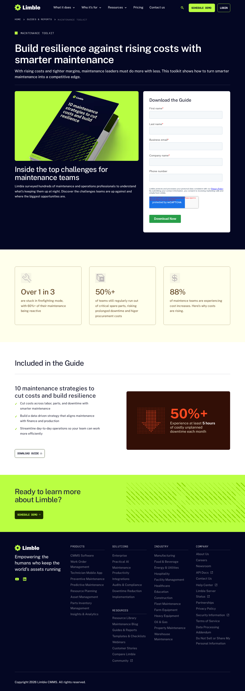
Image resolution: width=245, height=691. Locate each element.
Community (120, 660)
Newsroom (203, 566)
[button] (64, 7)
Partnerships (205, 602)
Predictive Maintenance (87, 585)
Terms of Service (208, 621)
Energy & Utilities (166, 567)
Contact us (157, 7)
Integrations (120, 579)
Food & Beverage (166, 561)
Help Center (204, 585)
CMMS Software (82, 555)
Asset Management (84, 597)
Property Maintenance (169, 628)
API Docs (202, 572)
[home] (27, 7)
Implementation (123, 597)
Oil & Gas (160, 622)
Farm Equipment (165, 610)
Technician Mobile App (86, 573)
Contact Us (204, 578)
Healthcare (162, 586)
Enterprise (119, 555)
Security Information (210, 615)
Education (161, 592)
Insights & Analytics (84, 614)
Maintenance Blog (125, 624)
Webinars (118, 642)
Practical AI (120, 561)
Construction (163, 598)
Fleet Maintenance (167, 604)
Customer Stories (124, 648)
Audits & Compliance (127, 585)
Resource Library (124, 618)
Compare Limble (124, 654)
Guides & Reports (124, 630)
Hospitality (162, 574)
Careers (201, 560)
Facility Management (169, 579)
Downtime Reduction (127, 591)
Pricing (138, 7)
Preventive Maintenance (87, 579)
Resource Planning (83, 591)
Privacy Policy (206, 608)
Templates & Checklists (129, 636)
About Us (202, 554)
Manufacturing (164, 555)
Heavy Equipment (166, 616)
